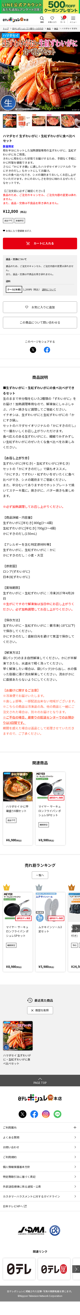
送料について (49, 289)
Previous (4, 77)
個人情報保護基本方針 (16, 1167)
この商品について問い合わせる (40, 322)
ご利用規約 (10, 1157)
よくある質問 (11, 1137)
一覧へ (40, 875)
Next (76, 77)
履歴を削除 (42, 1010)
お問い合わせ (11, 1147)
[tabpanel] (40, 71)
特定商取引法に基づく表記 (19, 1177)
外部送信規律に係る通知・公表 (22, 1186)
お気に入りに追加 (43, 307)
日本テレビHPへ (13, 1206)
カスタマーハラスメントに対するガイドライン (31, 1196)
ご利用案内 (10, 1127)
